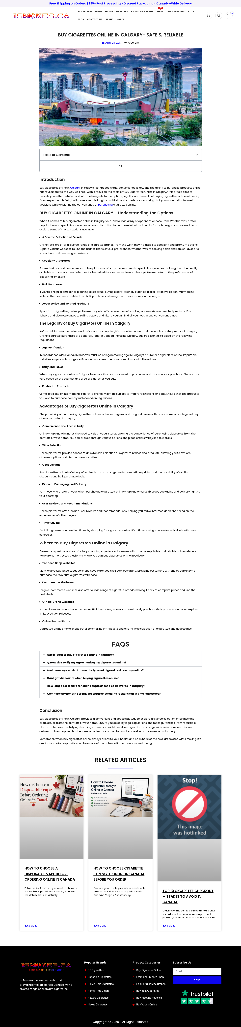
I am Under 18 (134, 533)
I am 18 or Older (108, 533)
